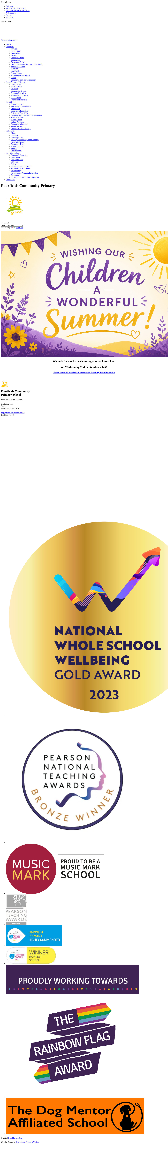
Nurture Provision (18, 66)
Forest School (16, 151)
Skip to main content (9, 40)
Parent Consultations (19, 124)
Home (8, 44)
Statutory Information (19, 155)
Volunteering (16, 98)
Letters (8, 15)
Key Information (12, 153)
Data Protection (17, 160)
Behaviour (15, 175)
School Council (17, 146)
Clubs (13, 133)
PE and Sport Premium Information (24, 173)
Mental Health (16, 120)
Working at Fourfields (19, 95)
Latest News (16, 84)
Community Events (18, 91)
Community (15, 60)
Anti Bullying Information (21, 106)
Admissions (15, 53)
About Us (10, 47)
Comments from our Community (23, 80)
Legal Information (15, 1138)
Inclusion (14, 69)
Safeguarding (16, 171)
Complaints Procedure (19, 111)
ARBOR (9, 17)
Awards (14, 49)
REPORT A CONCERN (16, 8)
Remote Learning (17, 142)
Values (13, 78)
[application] (84, 467)
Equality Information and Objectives (25, 177)
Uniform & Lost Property (21, 129)
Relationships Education (20, 168)
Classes (14, 55)
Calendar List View (18, 93)
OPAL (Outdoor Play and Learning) (25, 140)
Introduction (15, 51)
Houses (14, 148)
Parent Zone (10, 102)
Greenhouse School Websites (27, 1142)
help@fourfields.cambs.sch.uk (12, 413)
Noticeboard (10, 13)
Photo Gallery (16, 86)
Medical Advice (17, 117)
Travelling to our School (20, 75)
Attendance (15, 109)
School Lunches (17, 104)
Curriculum (15, 157)
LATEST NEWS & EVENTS (18, 11)
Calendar (9, 6)
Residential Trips (17, 144)
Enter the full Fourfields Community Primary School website (84, 372)
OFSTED (14, 162)
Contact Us (10, 180)
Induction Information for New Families (26, 115)
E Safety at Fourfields (19, 113)
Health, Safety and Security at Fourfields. (27, 64)
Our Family (15, 71)
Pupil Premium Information (21, 166)
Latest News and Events (15, 82)
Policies (14, 164)
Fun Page (14, 135)
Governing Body (17, 62)
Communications (17, 58)
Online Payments (17, 122)
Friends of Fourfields (19, 100)
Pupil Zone (10, 131)
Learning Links (17, 137)
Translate (19, 228)
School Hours (16, 73)
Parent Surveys (17, 126)
